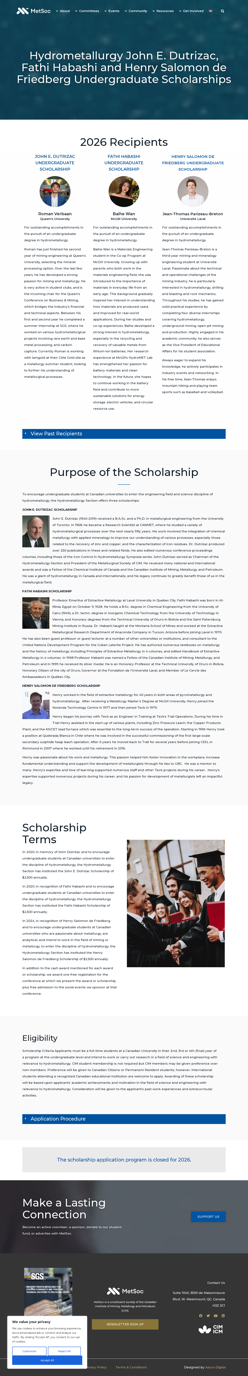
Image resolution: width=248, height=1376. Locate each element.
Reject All (64, 1351)
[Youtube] (215, 1315)
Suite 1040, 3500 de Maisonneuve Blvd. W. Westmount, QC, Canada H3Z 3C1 (199, 1299)
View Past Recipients (56, 434)
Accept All (47, 1360)
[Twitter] (208, 1315)
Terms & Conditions (131, 1367)
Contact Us (216, 1283)
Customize (29, 1351)
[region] (47, 1342)
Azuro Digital (215, 1367)
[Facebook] (201, 1315)
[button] (222, 11)
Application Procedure (58, 1119)
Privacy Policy (95, 1367)
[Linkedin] (223, 1315)
